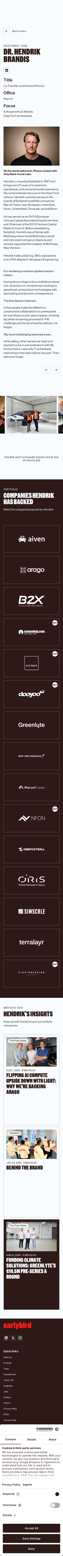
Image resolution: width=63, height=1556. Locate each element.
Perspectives (10, 1374)
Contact (7, 1397)
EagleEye (8, 1385)
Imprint (7, 1403)
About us (8, 1357)
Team (6, 1368)
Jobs (6, 1391)
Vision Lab (8, 1380)
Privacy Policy (10, 1408)
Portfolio (8, 1363)
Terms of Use (10, 1420)
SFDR (6, 1414)
